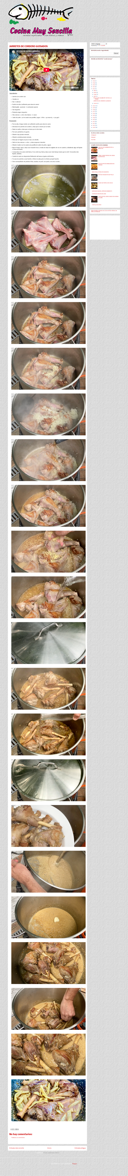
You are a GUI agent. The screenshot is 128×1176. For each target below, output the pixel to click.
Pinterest (93, 137)
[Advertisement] (104, 227)
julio (95, 90)
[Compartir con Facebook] (16, 1129)
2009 (94, 127)
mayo (95, 94)
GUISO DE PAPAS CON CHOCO (105, 183)
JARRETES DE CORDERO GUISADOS (102, 101)
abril (95, 96)
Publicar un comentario (18, 1137)
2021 (94, 88)
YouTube (93, 139)
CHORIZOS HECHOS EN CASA (99, 193)
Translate (102, 45)
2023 (94, 84)
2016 (94, 113)
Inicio (49, 1148)
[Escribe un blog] (13, 1129)
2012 (94, 121)
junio (95, 92)
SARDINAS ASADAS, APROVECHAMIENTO (102, 191)
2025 (94, 80)
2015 (94, 115)
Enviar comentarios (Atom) (51, 1153)
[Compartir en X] (14, 1129)
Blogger (74, 1163)
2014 (94, 117)
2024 (94, 82)
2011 (94, 123)
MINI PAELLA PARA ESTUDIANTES (100, 172)
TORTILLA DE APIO (96, 204)
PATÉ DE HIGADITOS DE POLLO (106, 174)
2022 (94, 86)
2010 (94, 125)
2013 (94, 119)
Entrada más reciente (16, 1148)
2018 (94, 109)
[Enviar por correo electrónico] (11, 1129)
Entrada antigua (80, 1148)
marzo (95, 103)
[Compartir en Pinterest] (18, 1129)
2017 (94, 111)
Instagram (93, 135)
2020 (94, 105)
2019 (94, 107)
